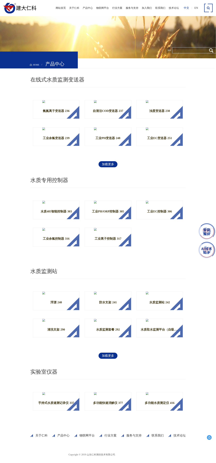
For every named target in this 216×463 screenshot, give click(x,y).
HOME (36, 65)
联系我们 (160, 8)
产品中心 (88, 8)
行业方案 (117, 8)
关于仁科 (74, 8)
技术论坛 (174, 8)
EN (196, 7)
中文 (186, 7)
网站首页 (61, 8)
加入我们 (147, 8)
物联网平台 (102, 8)
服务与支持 (132, 8)
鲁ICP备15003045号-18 (132, 454)
